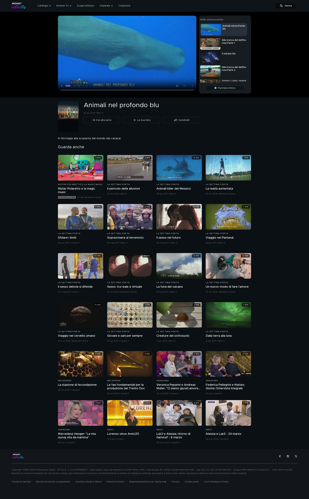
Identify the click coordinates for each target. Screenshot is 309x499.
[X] (296, 456)
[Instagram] (287, 456)
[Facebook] (279, 456)
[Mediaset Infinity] (19, 5)
